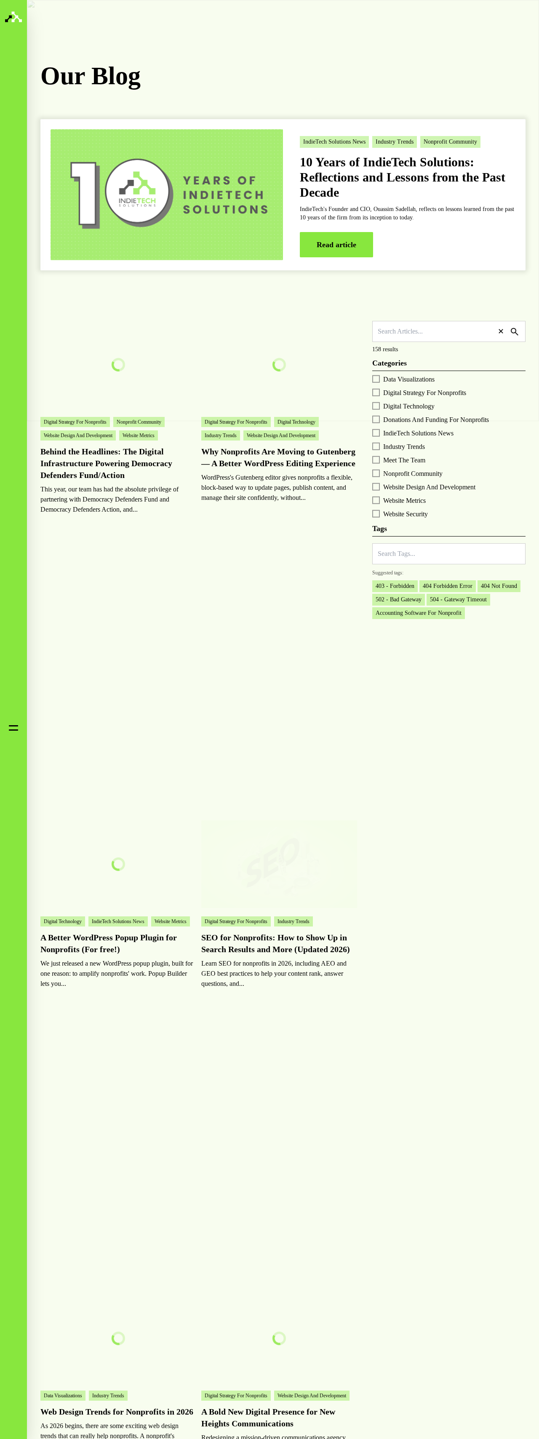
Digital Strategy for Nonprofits (424, 392)
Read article (336, 244)
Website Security (405, 514)
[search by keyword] (514, 332)
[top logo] (93, 26)
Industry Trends (404, 446)
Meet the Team (404, 460)
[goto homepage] (13, 16)
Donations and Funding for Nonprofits (436, 419)
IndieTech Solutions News (418, 433)
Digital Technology (409, 406)
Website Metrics (404, 500)
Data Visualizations (409, 379)
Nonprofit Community (413, 473)
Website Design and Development (429, 487)
